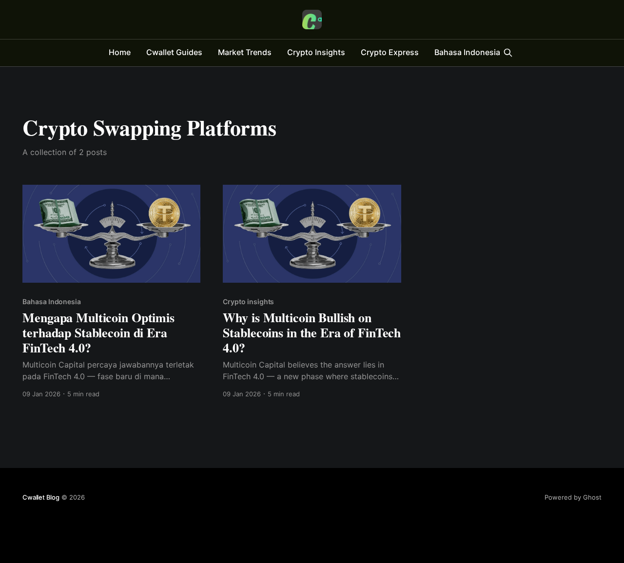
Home (120, 52)
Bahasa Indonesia (467, 52)
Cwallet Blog (40, 497)
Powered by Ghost (573, 497)
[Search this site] (508, 52)
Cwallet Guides (174, 52)
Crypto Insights (316, 52)
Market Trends (245, 52)
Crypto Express (390, 52)
